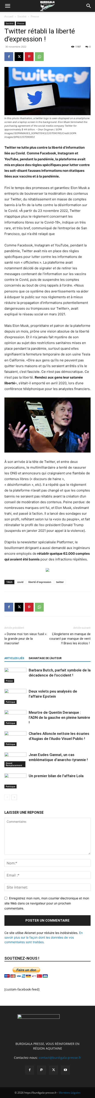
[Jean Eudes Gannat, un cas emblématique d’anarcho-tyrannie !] (15, 759)
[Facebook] (8, 56)
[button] (7, 6)
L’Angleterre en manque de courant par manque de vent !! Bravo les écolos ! (70, 638)
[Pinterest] (29, 56)
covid (20, 582)
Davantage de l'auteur (45, 658)
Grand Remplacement (14, 764)
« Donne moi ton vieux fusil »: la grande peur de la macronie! (25, 638)
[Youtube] (65, 1070)
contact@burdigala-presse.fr (60, 1057)
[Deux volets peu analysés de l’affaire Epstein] (15, 696)
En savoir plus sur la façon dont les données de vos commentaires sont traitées (43, 937)
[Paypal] (41, 1070)
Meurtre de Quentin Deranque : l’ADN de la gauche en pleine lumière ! (59, 717)
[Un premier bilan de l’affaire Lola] (15, 781)
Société (22, 16)
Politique (10, 701)
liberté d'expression (39, 582)
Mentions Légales (69, 1092)
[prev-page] (7, 797)
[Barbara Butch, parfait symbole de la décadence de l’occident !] (15, 675)
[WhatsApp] (39, 56)
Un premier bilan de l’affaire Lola (56, 776)
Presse (35, 16)
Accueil (8, 16)
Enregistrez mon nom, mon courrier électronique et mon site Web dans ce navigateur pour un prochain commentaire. (46, 903)
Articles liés (14, 658)
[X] (19, 56)
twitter (60, 582)
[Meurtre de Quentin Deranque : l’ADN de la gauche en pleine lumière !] (15, 717)
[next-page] (14, 797)
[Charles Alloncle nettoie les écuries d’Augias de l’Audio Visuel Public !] (15, 738)
